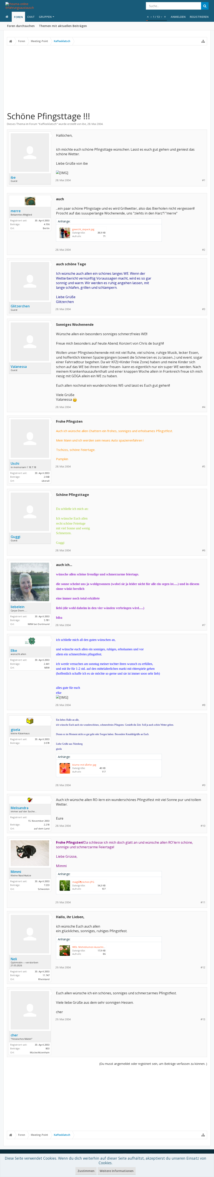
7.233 (47, 885)
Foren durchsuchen (21, 26)
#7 (203, 625)
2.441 (47, 663)
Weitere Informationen (117, 1171)
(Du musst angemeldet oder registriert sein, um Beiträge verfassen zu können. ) (153, 1064)
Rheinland (44, 979)
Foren (18, 17)
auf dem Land (42, 828)
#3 (203, 309)
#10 (203, 826)
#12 (203, 967)
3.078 (47, 742)
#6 (203, 550)
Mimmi (16, 872)
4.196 (47, 224)
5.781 (47, 620)
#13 (203, 1019)
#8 (203, 705)
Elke (14, 650)
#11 (203, 902)
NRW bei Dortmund (39, 624)
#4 (203, 407)
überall (46, 480)
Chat (31, 17)
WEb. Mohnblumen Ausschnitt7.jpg (91, 947)
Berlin (46, 228)
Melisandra (19, 808)
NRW (47, 667)
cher (14, 1035)
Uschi (15, 463)
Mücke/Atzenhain (40, 1052)
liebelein (17, 607)
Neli (14, 959)
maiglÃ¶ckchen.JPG (83, 881)
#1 (203, 180)
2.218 (47, 824)
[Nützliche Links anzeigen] (203, 41)
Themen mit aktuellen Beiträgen (63, 26)
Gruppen (45, 17)
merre (16, 211)
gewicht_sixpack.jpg (83, 229)
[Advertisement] (107, 78)
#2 (203, 250)
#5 (203, 466)
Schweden (44, 889)
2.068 (47, 476)
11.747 (46, 975)
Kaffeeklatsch (48, 124)
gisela (15, 730)
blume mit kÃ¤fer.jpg (84, 764)
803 (48, 1048)
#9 (203, 785)
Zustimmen (86, 1171)
